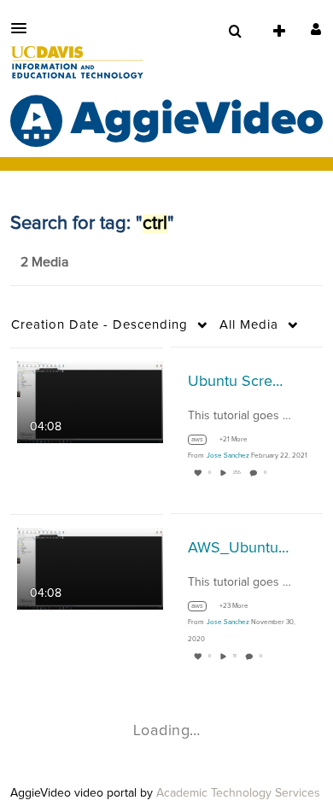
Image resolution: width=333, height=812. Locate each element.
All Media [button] (248, 324)
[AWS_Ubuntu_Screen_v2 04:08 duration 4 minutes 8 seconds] (90, 568)
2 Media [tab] (44, 262)
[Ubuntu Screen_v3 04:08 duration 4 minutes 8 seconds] (90, 401)
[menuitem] (235, 31)
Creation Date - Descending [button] (99, 324)
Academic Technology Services (238, 793)
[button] (24, 28)
